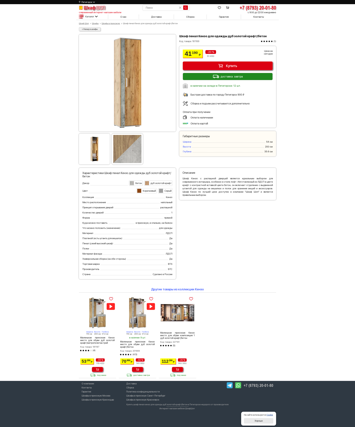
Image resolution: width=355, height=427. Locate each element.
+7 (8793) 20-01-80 (258, 8)
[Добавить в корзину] (97, 369)
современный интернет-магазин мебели (100, 12)
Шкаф (94, 8)
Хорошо (259, 421)
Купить (231, 66)
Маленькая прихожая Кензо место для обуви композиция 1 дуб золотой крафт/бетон (177, 335)
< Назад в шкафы (90, 29)
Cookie (270, 415)
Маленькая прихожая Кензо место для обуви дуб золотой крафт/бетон (137, 344)
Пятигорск (87, 2)
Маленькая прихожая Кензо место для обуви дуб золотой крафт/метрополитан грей (97, 340)
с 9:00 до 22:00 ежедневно (262, 12)
